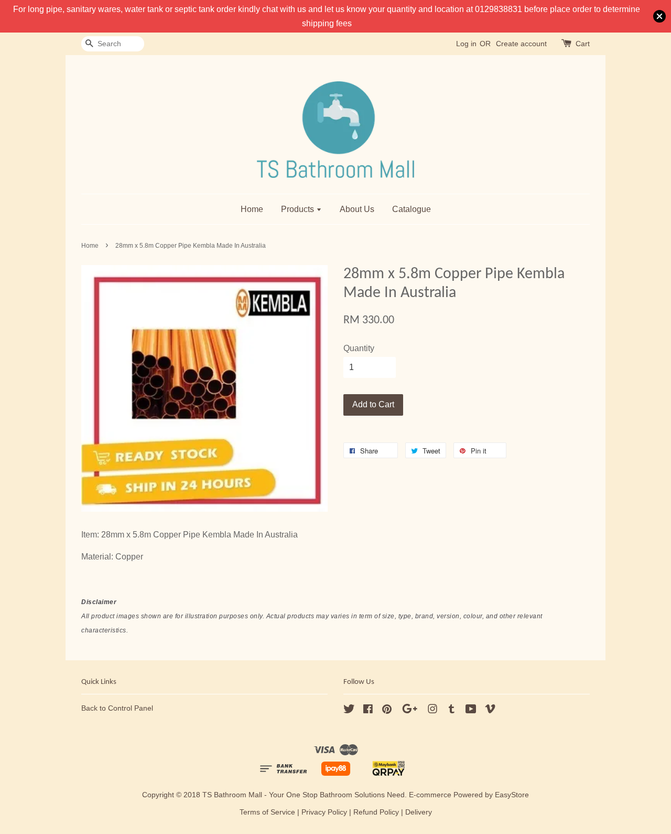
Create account (521, 43)
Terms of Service (267, 812)
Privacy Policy (324, 812)
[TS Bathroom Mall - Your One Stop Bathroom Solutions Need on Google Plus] (409, 711)
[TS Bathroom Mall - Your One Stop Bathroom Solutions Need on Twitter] (349, 711)
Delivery (418, 812)
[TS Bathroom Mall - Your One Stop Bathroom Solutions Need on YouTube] (471, 711)
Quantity (358, 348)
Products (298, 209)
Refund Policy (376, 812)
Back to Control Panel (117, 708)
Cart (583, 43)
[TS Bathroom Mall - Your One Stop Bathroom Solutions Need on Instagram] (432, 711)
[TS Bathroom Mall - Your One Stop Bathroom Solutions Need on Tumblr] (452, 711)
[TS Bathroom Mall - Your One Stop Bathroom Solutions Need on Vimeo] (490, 711)
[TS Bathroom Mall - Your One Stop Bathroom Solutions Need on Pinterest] (387, 711)
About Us (357, 209)
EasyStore (512, 795)
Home (252, 209)
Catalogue (411, 209)
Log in (466, 43)
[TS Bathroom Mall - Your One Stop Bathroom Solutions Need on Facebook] (368, 711)
